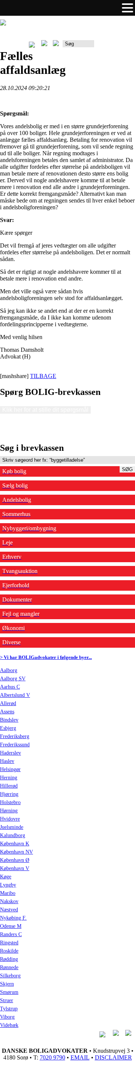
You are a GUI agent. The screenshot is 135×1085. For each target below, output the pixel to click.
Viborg (7, 1017)
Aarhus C (10, 687)
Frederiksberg (14, 736)
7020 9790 (52, 1057)
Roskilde (9, 951)
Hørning (9, 810)
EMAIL (80, 1057)
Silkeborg (10, 975)
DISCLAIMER (113, 1057)
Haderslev (10, 753)
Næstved (9, 909)
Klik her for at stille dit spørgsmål (45, 410)
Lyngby (8, 885)
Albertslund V (15, 695)
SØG (127, 469)
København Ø (14, 860)
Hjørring (9, 794)
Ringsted (9, 942)
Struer (6, 1000)
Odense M (10, 926)
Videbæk (9, 1025)
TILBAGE (43, 376)
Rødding (9, 959)
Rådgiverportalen (114, 46)
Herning (8, 777)
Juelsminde (11, 827)
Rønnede (9, 967)
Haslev (7, 761)
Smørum (9, 992)
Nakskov (9, 901)
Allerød (8, 703)
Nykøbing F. (13, 918)
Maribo (7, 893)
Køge (5, 876)
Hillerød (9, 786)
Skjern (7, 984)
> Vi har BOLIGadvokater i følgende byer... (46, 657)
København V (14, 868)
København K (14, 843)
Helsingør (10, 769)
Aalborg (8, 670)
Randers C (11, 934)
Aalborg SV (13, 678)
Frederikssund (15, 744)
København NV (16, 852)
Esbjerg (8, 728)
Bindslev (9, 720)
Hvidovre (10, 819)
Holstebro (10, 802)
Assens (7, 711)
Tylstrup (9, 1008)
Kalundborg (12, 835)
